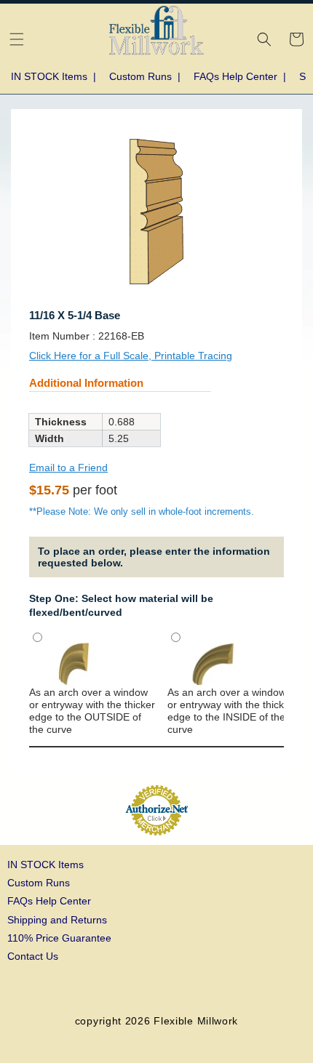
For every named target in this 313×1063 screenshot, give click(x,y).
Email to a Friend (68, 467)
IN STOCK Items (45, 864)
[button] (17, 39)
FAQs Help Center (49, 901)
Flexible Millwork (196, 1021)
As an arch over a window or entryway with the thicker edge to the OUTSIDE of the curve (92, 710)
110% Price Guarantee (59, 938)
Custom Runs (38, 882)
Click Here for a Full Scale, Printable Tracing (130, 355)
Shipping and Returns (57, 920)
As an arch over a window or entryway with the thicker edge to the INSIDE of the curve (230, 710)
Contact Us (32, 956)
